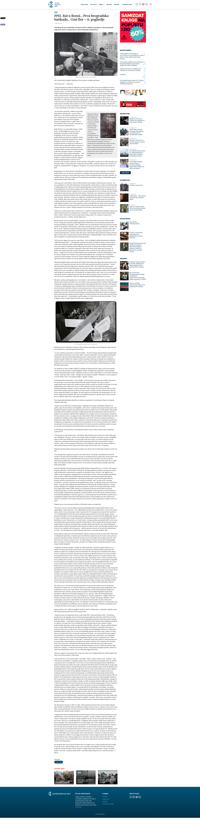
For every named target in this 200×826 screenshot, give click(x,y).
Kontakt (104, 801)
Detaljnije (78, 807)
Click (2, 25)
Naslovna (84, 4)
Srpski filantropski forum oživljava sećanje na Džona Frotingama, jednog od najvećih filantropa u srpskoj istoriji (137, 247)
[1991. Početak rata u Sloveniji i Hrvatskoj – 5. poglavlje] (64, 777)
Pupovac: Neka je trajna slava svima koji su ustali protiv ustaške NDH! (137, 208)
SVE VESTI (93, 4)
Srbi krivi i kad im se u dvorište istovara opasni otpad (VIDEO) (137, 141)
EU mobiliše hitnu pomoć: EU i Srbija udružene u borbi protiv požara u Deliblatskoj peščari (131, 82)
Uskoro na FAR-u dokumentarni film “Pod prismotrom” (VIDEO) (137, 284)
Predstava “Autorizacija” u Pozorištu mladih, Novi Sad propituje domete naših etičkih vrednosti (137, 264)
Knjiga (56, 12)
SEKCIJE (116, 4)
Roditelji (122, 74)
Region (109, 4)
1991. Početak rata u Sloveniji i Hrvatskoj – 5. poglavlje (64, 781)
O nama (104, 796)
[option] (86, 54)
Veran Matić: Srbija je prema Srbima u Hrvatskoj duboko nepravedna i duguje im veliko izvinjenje (131, 63)
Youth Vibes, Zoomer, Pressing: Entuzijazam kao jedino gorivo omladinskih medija (136, 132)
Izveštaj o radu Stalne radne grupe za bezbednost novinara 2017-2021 (136, 235)
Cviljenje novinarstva (136, 185)
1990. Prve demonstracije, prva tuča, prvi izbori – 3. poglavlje (107, 781)
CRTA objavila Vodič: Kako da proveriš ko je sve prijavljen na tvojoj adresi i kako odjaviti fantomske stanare (131, 56)
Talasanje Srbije (58, 762)
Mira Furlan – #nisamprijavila (134, 223)
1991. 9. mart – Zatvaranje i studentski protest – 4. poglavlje (85, 781)
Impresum (105, 799)
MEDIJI (101, 4)
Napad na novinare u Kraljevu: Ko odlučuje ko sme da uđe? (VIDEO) (130, 69)
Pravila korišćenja (108, 804)
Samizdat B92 (127, 4)
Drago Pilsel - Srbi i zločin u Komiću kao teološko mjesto (137, 197)
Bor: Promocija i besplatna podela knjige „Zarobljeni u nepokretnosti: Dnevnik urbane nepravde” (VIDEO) (137, 276)
